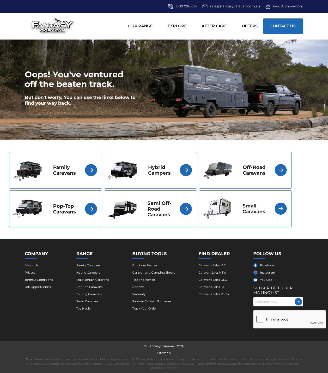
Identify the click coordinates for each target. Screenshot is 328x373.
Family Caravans (88, 265)
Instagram (267, 272)
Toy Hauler (84, 308)
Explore (177, 26)
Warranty (139, 294)
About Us (31, 265)
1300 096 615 (186, 6)
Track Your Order (144, 308)
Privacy (30, 272)
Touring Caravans (89, 294)
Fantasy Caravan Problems (151, 301)
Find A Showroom (288, 6)
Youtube (266, 279)
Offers (250, 26)
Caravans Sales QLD (213, 279)
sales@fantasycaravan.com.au (235, 6)
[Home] (53, 26)
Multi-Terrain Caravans (92, 279)
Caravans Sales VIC (212, 265)
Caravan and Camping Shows (153, 272)
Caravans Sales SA (212, 287)
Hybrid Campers (88, 272)
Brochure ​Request (145, 265)
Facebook (267, 265)
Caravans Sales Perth (214, 294)
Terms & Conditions (39, 279)
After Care (214, 26)
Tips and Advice (143, 279)
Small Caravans (87, 301)
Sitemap (164, 353)
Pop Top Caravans (89, 287)
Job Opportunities (38, 287)
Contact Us (283, 26)
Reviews (138, 287)
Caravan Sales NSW (212, 272)
